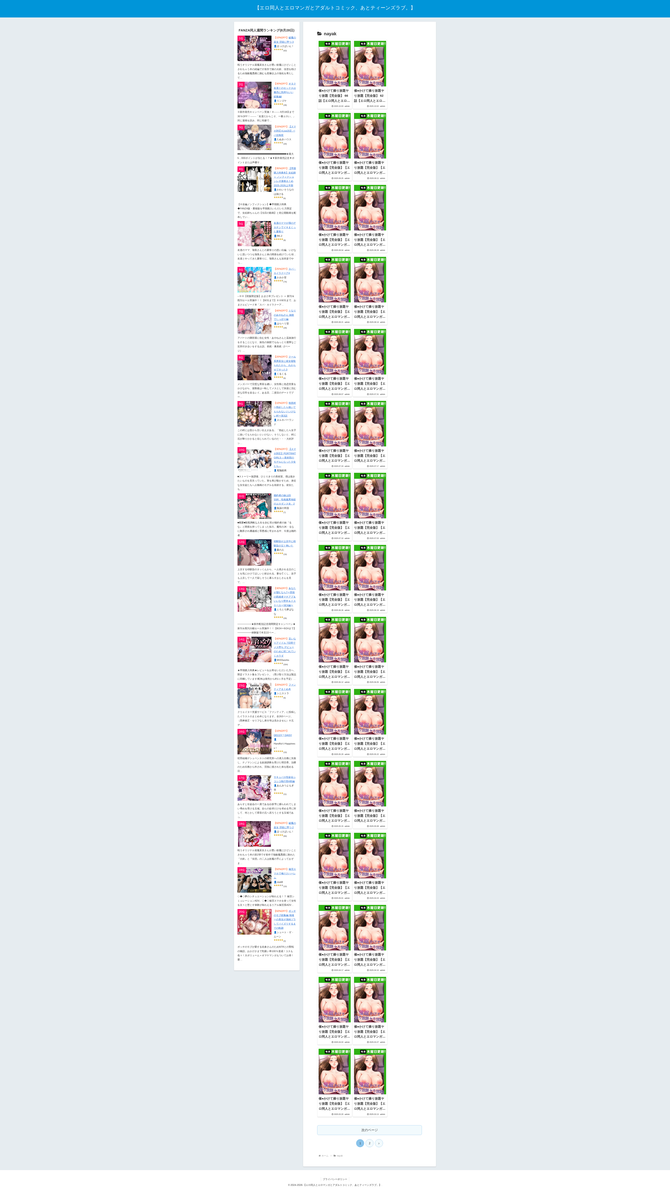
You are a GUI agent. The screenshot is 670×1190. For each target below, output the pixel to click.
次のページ (369, 1130)
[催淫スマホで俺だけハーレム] (254, 880)
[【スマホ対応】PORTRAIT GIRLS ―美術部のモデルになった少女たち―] (254, 460)
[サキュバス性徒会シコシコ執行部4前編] (254, 788)
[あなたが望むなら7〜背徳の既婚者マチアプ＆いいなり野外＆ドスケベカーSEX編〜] (254, 599)
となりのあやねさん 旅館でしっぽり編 (285, 315)
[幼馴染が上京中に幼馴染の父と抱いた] (254, 552)
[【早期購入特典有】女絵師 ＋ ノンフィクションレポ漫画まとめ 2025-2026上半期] (254, 179)
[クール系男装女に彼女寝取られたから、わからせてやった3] (254, 367)
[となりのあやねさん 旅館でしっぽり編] (254, 321)
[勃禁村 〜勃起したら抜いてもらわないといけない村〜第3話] (254, 414)
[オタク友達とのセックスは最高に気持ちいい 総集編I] (254, 95)
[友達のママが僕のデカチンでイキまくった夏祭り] (254, 233)
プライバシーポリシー (335, 1179)
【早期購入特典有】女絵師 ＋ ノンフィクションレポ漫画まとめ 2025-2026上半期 (285, 177)
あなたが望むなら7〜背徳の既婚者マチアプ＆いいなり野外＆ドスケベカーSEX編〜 (285, 597)
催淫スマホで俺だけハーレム (285, 873)
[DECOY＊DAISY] (254, 741)
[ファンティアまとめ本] (254, 695)
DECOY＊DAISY (283, 735)
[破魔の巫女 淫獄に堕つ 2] (254, 834)
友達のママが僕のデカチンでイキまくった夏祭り (285, 227)
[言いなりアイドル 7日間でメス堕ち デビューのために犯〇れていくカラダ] (254, 649)
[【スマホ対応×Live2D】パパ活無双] (254, 137)
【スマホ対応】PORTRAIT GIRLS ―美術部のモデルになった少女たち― (285, 458)
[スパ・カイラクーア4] (254, 279)
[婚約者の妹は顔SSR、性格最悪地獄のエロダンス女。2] (254, 506)
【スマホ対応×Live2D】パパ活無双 (285, 131)
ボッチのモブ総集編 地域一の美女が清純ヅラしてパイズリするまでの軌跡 (285, 920)
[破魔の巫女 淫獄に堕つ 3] (254, 48)
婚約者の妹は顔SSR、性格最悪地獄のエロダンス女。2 (285, 499)
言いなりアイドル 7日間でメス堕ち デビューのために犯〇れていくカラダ (285, 647)
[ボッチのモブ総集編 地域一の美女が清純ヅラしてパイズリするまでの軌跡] (254, 922)
